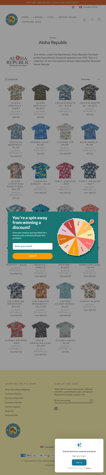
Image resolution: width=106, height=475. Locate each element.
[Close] (95, 215)
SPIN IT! (32, 256)
